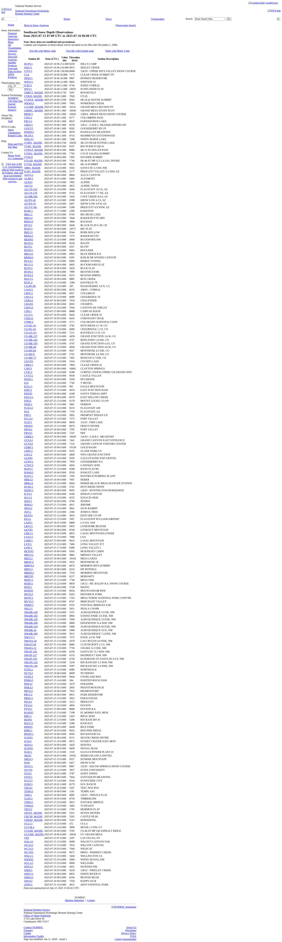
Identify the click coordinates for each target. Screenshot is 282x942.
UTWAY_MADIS (33, 99)
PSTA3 (28, 701)
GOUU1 (28, 128)
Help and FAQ (15, 144)
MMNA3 (29, 565)
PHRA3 (28, 687)
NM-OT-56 (30, 644)
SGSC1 (28, 752)
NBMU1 (28, 605)
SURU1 (28, 784)
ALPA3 (28, 182)
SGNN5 (28, 748)
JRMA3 (28, 504)
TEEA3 (28, 787)
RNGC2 (28, 723)
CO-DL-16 (30, 325)
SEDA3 (28, 744)
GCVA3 (28, 443)
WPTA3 (28, 866)
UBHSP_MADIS (33, 820)
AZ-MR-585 (30, 196)
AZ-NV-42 (30, 200)
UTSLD (28, 157)
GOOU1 (28, 461)
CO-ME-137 (30, 336)
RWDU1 (28, 734)
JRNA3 (28, 508)
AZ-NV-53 (30, 203)
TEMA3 (28, 791)
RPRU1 (28, 730)
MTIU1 (28, 587)
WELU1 (28, 856)
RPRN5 (28, 727)
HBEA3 (28, 479)
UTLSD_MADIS (33, 160)
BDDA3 (28, 221)
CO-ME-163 (30, 343)
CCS (26, 74)
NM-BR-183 (31, 615)
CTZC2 (28, 372)
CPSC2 (28, 117)
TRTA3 (28, 809)
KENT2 (28, 515)
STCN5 (28, 770)
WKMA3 (29, 103)
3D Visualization (14, 46)
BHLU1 (28, 232)
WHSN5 (28, 859)
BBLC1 (28, 214)
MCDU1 (28, 135)
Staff (10, 121)
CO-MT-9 (29, 354)
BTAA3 (28, 261)
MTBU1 (28, 583)
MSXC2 (28, 580)
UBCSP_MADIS (33, 816)
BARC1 (28, 210)
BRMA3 (28, 257)
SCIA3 (27, 741)
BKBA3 (28, 236)
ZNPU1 (28, 884)
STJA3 (27, 773)
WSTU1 (28, 81)
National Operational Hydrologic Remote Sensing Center (32, 12)
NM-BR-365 (31, 633)
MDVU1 (29, 555)
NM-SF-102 (30, 651)
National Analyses (12, 35)
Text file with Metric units (42, 51)
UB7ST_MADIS (33, 813)
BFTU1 (28, 225)
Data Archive (15, 71)
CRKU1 (28, 365)
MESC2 (28, 558)
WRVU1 (28, 873)
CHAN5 (28, 304)
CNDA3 (28, 318)
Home (67, 19)
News (109, 19)
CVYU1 (28, 375)
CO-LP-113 (30, 332)
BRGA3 (28, 253)
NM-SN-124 (30, 662)
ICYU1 (28, 494)
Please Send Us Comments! (15, 157)
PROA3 (28, 691)
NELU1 (28, 608)
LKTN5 (28, 529)
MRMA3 (29, 572)
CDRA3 (28, 300)
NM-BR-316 (31, 626)
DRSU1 (28, 78)
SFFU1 (28, 89)
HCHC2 (28, 486)
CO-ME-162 (30, 339)
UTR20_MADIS (33, 96)
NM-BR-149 (31, 612)
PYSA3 (28, 705)
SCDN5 (28, 737)
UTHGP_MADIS (33, 150)
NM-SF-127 (30, 655)
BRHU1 (28, 114)
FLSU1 (28, 422)
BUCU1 (28, 264)
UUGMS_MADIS (34, 834)
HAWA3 (28, 472)
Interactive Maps (13, 40)
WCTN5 (28, 852)
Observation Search (126, 25)
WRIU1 (28, 870)
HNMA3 (29, 132)
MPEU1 (28, 569)
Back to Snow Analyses (36, 25)
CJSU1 (28, 311)
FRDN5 (28, 425)
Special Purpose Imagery (12, 107)
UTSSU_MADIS (33, 153)
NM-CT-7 (29, 637)
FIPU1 (27, 415)
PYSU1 (28, 709)
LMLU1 (28, 533)
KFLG (27, 519)
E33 (26, 382)
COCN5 (28, 361)
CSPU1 (28, 368)
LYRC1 (28, 547)
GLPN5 (28, 458)
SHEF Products (12, 76)
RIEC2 (27, 716)
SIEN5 (27, 755)
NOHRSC (13, 98)
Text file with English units (80, 51)
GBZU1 (28, 124)
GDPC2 (28, 451)
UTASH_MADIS (33, 830)
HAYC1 (28, 476)
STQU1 (28, 777)
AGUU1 (28, 175)
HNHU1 (28, 490)
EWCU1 (28, 397)
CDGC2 (28, 296)
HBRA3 (28, 483)
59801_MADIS (32, 167)
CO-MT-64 (30, 350)
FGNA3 (28, 408)
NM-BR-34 (30, 630)
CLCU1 (28, 314)
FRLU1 (28, 121)
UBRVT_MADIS (33, 92)
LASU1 (28, 522)
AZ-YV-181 (30, 207)
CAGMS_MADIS (33, 107)
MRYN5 (28, 576)
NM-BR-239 (31, 619)
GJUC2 (28, 454)
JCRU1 (28, 85)
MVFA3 (28, 594)
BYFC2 (28, 282)
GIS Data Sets (15, 101)
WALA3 (28, 841)
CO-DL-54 (30, 329)
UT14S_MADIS (33, 164)
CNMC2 (28, 322)
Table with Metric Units (117, 51)
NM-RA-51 (30, 648)
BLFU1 (28, 246)
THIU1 (28, 795)
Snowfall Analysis (12, 58)
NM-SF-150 (30, 658)
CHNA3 (28, 307)
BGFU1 (28, 228)
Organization (157, 19)
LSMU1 (28, 540)
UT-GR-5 (29, 827)
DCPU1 (28, 64)
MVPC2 (28, 598)
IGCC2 (28, 497)
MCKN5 (28, 551)
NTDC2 (28, 669)
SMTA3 (28, 759)
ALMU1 (28, 178)
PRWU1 (28, 698)
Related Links (15, 135)
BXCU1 (28, 279)
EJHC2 (28, 390)
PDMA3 (28, 680)
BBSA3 (28, 218)
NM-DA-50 (30, 641)
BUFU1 (28, 268)
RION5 (28, 719)
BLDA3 (28, 243)
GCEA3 (28, 440)
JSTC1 (27, 512)
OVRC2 (28, 676)
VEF (26, 838)
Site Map (12, 147)
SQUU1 (28, 766)
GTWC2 (28, 465)
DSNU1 (28, 379)
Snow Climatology (14, 131)
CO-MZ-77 (30, 357)
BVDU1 (28, 271)
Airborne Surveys (12, 52)
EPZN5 (28, 393)
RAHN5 (28, 712)
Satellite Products (12, 64)
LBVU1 (28, 526)
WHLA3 (28, 139)
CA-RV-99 (30, 286)
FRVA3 (28, 429)
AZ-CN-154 (30, 189)
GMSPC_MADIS (33, 110)
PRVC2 (28, 694)
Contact (91, 900)
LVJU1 (28, 544)
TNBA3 (28, 802)
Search (189, 18)
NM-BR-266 (31, 623)
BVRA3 (28, 275)
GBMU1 (28, 436)
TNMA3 (28, 805)
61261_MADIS (32, 171)
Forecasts (12, 68)
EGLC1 (28, 386)
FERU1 (28, 404)
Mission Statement (74, 900)
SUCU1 (28, 780)
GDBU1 (28, 447)
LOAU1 (28, 537)
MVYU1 (29, 601)
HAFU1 (28, 468)
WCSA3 (28, 845)
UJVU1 (28, 71)
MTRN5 (28, 590)
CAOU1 (28, 289)
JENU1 (28, 501)
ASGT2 (28, 185)
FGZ (26, 411)
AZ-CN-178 (30, 193)
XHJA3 (28, 881)
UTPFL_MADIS (33, 142)
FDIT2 (27, 400)
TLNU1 (28, 798)
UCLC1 (28, 823)
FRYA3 (28, 433)
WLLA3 (28, 863)
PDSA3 (28, 684)
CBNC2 (28, 293)
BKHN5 (28, 239)
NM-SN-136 (30, 666)
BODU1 (28, 250)
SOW (27, 762)
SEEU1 (28, 67)
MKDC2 (28, 562)
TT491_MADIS (32, 146)
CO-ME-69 (30, 347)
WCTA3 (28, 848)
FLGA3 (28, 418)
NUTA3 (28, 673)
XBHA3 (28, 877)
